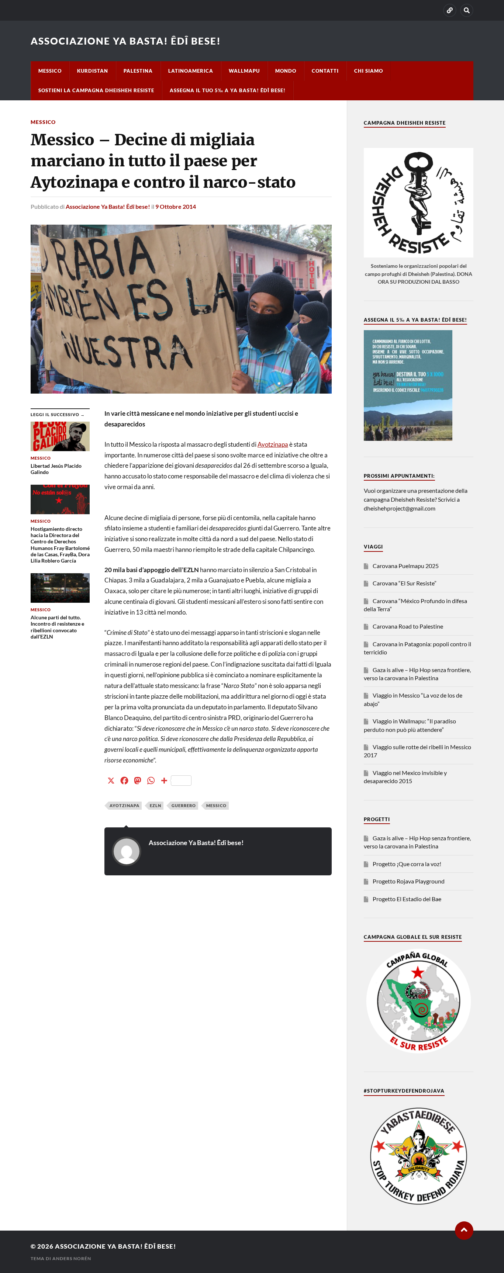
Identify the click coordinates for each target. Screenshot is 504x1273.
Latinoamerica (190, 71)
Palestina (138, 71)
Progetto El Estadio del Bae (407, 898)
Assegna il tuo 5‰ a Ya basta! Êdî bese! (228, 90)
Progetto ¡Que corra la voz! (407, 863)
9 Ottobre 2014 (175, 206)
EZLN (155, 805)
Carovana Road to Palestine (408, 626)
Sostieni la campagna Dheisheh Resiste (96, 90)
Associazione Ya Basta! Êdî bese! (126, 40)
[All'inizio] (464, 1230)
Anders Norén (71, 1258)
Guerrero (184, 805)
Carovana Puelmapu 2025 (406, 565)
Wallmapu (244, 71)
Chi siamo (368, 71)
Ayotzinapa (273, 444)
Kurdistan (92, 71)
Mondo (285, 71)
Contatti (325, 71)
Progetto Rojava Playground (409, 881)
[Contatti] (449, 10)
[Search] (466, 10)
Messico (50, 71)
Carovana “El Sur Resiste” (404, 583)
